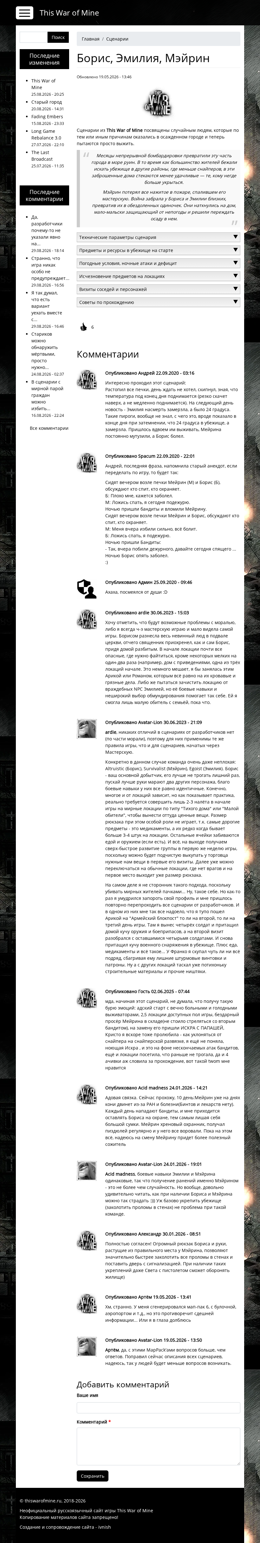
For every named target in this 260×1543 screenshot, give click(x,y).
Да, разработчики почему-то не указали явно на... (46, 230)
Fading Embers (47, 116)
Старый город (46, 102)
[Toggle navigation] (24, 12)
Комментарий (92, 1422)
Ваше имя (87, 1395)
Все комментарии (49, 428)
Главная (91, 39)
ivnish (104, 1527)
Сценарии (117, 39)
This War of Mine (69, 12)
